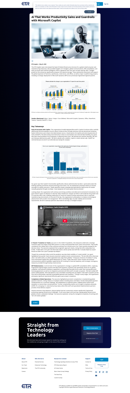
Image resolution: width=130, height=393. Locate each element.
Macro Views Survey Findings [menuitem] (61, 371)
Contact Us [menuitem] (88, 362)
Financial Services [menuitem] (39, 362)
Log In (97, 338)
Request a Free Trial (92, 333)
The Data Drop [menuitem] (58, 374)
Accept (89, 11)
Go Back (35, 302)
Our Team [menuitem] (24, 365)
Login (98, 4)
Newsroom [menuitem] (24, 368)
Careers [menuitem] (24, 371)
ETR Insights (34, 64)
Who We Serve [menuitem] (39, 358)
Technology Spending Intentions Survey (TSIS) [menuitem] (66, 362)
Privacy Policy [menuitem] (88, 371)
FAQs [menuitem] (86, 365)
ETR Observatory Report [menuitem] (60, 365)
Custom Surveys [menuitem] (58, 377)
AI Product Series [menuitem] (58, 368)
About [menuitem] (23, 358)
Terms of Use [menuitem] (88, 368)
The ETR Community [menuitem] (40, 368)
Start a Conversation (92, 328)
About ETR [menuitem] (24, 362)
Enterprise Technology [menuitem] (41, 365)
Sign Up (106, 4)
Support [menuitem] (87, 358)
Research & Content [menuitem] (60, 358)
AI (32, 61)
